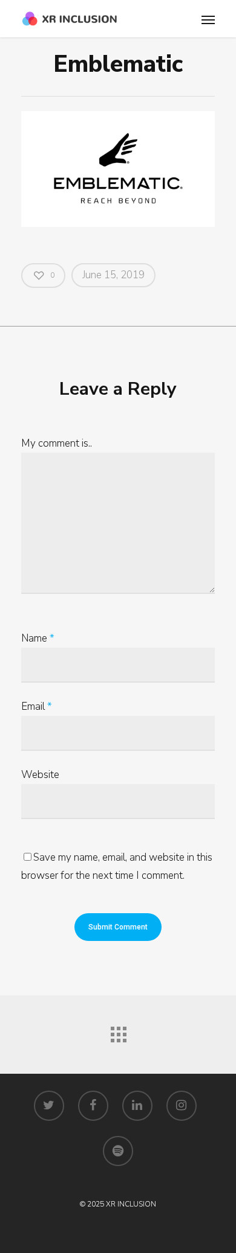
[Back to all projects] (118, 1031)
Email (36, 706)
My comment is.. (56, 443)
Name (37, 638)
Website (40, 775)
